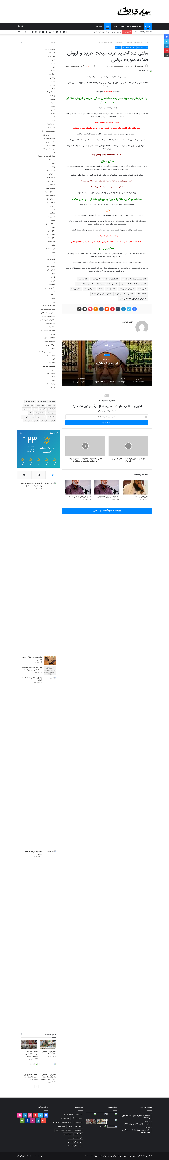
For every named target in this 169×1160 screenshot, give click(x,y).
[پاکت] (90, 309)
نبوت (53, 359)
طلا (100, 289)
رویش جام (20, 1156)
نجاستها (52, 363)
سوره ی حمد (50, 195)
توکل (53, 117)
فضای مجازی (51, 270)
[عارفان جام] (134, 11)
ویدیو (53, 387)
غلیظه (53, 256)
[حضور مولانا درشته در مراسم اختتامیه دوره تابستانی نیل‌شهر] (29, 1044)
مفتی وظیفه (50, 323)
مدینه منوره (26, 409)
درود (53, 152)
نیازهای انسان (50, 373)
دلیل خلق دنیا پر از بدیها (46, 156)
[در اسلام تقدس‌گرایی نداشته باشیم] (106, 487)
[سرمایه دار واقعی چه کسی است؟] (78, 487)
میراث (53, 348)
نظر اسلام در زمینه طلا (101, 293)
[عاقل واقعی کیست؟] (135, 487)
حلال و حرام (51, 145)
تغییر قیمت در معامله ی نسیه (133, 284)
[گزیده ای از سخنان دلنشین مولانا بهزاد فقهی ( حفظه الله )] (50, 568)
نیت (53, 377)
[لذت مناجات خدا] (112, 1122)
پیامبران (52, 96)
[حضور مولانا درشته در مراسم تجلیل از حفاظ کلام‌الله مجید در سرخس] (48, 1067)
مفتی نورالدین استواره (47, 320)
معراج (53, 302)
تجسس (52, 99)
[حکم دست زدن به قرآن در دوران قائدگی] (50, 660)
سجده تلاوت (50, 170)
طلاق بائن (51, 231)
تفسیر (53, 106)
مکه (30, 413)
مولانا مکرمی (50, 345)
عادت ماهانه (51, 241)
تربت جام (82, 279)
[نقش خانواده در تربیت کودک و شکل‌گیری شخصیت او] (102, 1115)
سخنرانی (106, 355)
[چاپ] (79, 309)
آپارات (122, 26)
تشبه (53, 103)
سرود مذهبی (40, 405)
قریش (53, 281)
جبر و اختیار (51, 124)
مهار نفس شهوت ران (48, 330)
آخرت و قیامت (50, 49)
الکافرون (52, 74)
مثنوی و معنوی (49, 288)
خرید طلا (141, 289)
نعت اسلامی (41, 417)
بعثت (53, 88)
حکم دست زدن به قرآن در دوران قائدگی (31, 658)
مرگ (53, 291)
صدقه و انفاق (50, 224)
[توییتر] (129, 309)
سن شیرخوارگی (50, 177)
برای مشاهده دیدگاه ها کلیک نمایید (106, 510)
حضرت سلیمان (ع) (48, 131)
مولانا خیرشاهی (49, 341)
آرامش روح (51, 56)
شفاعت (52, 213)
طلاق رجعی (51, 234)
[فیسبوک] (134, 309)
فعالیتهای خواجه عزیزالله (134, 26)
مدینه (35, 409)
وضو (53, 380)
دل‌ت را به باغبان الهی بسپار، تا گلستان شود (30, 1075)
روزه (53, 163)
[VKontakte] (101, 309)
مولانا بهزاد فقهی (49, 338)
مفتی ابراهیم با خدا (48, 306)
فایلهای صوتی (50, 259)
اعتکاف (52, 71)
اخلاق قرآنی (75, 242)
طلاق (53, 227)
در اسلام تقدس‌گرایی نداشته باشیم (108, 496)
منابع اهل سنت (39, 413)
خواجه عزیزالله (42, 401)
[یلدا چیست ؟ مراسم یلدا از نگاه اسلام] (50, 763)
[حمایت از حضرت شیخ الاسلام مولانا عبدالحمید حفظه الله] (112, 1115)
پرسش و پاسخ (50, 92)
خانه (145, 43)
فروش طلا (75, 289)
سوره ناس (51, 185)
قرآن (53, 274)
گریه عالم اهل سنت (28, 417)
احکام (53, 63)
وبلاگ (148, 26)
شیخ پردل (51, 217)
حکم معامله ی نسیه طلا (106, 284)
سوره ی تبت (50, 188)
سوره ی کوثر (50, 202)
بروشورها (52, 85)
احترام (53, 60)
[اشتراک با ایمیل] (84, 309)
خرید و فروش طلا (142, 47)
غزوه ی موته (50, 249)
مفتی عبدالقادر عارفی (48, 313)
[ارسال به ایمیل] (135, 66)
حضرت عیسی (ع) (49, 135)
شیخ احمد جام (28, 405)
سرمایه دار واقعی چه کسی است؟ (80, 496)
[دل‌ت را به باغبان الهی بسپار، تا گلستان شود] (29, 1067)
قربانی (53, 277)
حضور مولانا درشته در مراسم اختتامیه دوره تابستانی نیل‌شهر (30, 1054)
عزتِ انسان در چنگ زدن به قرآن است (107, 363)
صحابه (52, 220)
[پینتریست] (112, 309)
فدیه (53, 263)
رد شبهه (52, 160)
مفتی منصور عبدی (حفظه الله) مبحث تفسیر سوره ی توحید (32, 668)
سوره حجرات (50, 181)
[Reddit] (107, 309)
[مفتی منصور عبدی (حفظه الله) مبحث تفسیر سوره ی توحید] (50, 670)
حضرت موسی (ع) (49, 142)
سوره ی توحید (50, 192)
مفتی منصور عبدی (48, 316)
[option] (107, 363)
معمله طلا (141, 293)
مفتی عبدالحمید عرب (128, 47)
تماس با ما (99, 26)
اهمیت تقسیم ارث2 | (119, 242)
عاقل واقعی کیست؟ (141, 496)
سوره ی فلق (51, 199)
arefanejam (140, 66)
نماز (53, 370)
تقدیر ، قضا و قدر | (133, 128)
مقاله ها (139, 43)
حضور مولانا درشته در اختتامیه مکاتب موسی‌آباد (48, 1052)
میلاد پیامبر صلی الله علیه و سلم (44, 352)
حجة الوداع (51, 128)
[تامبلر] (118, 309)
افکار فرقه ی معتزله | (117, 128)
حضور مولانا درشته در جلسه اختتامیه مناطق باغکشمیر (104, 32)
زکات (53, 167)
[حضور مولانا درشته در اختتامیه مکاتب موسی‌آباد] (48, 1044)
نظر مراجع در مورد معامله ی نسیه (132, 298)
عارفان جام (89, 289)
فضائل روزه (51, 266)
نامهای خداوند (50, 355)
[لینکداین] (123, 309)
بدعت (53, 81)
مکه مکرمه (51, 417)
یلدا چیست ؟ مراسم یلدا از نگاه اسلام (32, 678)
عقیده (53, 245)
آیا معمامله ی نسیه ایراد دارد (133, 279)
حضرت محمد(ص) (49, 138)
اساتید (107, 26)
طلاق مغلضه (50, 238)
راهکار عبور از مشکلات (81, 128)
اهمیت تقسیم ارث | (87, 242)
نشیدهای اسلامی (49, 366)
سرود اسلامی (51, 405)
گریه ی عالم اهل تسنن (48, 421)
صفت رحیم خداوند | (103, 242)
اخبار (115, 26)
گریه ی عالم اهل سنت (31, 421)
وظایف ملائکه (50, 384)
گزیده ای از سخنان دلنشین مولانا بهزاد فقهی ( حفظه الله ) (31, 484)
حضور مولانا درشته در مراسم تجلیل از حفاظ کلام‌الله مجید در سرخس (48, 1077)
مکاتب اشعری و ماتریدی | (99, 128)
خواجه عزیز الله (30, 401)
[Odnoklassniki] (95, 309)
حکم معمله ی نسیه (84, 284)
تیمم (53, 120)
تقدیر (53, 113)
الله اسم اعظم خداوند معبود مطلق (33, 852)
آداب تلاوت (51, 53)
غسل (53, 252)
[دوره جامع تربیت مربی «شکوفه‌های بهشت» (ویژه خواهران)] (91, 1115)
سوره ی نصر (51, 206)
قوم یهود (52, 284)
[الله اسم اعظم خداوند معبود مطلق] (50, 937)
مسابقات (52, 295)
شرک (53, 209)
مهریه (53, 334)
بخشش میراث (50, 78)
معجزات (52, 298)
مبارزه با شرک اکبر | (134, 242)
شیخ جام (110, 289)
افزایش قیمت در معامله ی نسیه (104, 279)
